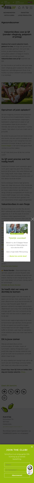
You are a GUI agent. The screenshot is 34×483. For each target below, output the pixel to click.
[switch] (30, 473)
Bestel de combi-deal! (18, 256)
